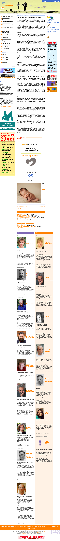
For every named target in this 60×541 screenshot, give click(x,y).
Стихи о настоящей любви (53, 29)
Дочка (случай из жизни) (21, 214)
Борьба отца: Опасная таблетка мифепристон (26, 226)
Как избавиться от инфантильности (42, 436)
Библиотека (4, 62)
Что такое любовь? (20, 297)
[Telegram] (32, 175)
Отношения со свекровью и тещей (41, 406)
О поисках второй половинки (43, 357)
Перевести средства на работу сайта (30, 155)
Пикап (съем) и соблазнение (7, 55)
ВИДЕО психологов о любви (7, 16)
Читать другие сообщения (5, 106)
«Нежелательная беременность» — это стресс (26, 217)
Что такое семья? (20, 382)
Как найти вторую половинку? (8, 34)
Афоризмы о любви (51, 39)
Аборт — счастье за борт (22, 225)
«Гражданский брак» (20, 267)
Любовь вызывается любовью (24, 343)
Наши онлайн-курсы (6, 60)
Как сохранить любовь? (6, 39)
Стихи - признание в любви (53, 34)
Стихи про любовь (51, 27)
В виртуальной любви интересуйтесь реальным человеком (42, 288)
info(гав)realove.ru (23, 533)
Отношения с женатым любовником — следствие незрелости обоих (42, 325)
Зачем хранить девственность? (22, 357)
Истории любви (5, 59)
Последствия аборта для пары (23, 215)
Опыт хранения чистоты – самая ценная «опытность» (25, 373)
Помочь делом (31, 169)
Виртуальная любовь (39, 270)
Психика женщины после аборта (23, 219)
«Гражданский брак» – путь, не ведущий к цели (24, 281)
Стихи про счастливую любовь (52, 32)
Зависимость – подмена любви (24, 435)
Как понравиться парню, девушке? (23, 329)
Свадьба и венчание (6, 45)
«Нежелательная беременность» (25, 15)
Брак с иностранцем (6, 43)
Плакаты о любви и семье (53, 22)
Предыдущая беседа (23, 206)
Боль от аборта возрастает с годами (24, 216)
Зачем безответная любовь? (7, 21)
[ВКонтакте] (29, 175)
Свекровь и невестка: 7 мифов (43, 420)
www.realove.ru (45, 531)
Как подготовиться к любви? (22, 482)
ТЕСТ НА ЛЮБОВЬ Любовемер (51, 20)
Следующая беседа (39, 206)
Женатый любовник (20, 235)
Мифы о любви (5, 57)
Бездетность (4, 54)
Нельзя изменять (5, 48)
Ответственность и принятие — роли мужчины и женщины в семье (25, 398)
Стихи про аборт (20, 227)
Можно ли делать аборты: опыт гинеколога (25, 223)
